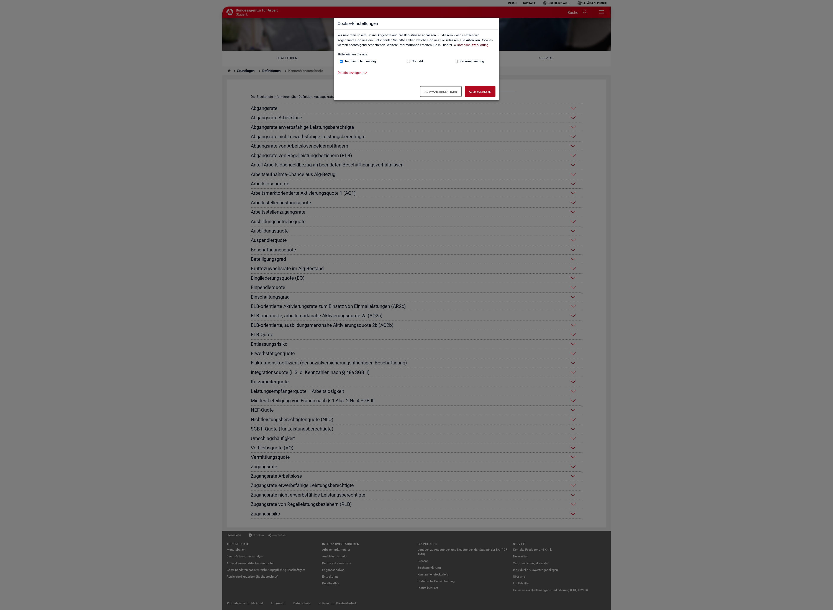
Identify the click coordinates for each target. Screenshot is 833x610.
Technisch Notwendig (360, 61)
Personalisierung (471, 61)
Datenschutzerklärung (472, 45)
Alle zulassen (480, 91)
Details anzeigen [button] (349, 73)
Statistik (418, 61)
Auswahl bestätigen (441, 91)
